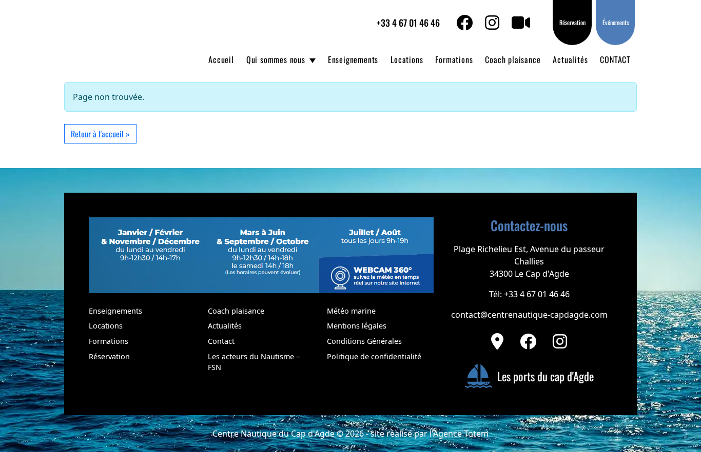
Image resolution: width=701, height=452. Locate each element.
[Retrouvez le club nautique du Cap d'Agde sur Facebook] (528, 341)
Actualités (570, 59)
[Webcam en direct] (527, 22)
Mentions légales (356, 326)
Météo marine (351, 311)
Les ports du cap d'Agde (545, 375)
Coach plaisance (512, 59)
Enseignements (353, 59)
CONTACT (615, 59)
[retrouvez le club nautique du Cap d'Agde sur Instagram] (498, 22)
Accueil (221, 59)
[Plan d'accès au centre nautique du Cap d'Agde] (497, 341)
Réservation (572, 22)
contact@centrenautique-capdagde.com (529, 314)
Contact (221, 341)
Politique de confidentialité (374, 356)
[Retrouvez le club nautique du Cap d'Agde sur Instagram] (560, 341)
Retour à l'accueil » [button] (100, 134)
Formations (454, 59)
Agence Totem (461, 433)
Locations (407, 59)
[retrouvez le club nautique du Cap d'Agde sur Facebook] (470, 22)
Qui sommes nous (275, 59)
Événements (615, 22)
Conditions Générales (364, 341)
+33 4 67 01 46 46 (408, 22)
